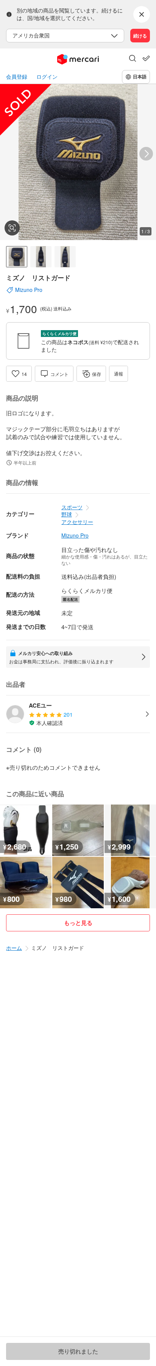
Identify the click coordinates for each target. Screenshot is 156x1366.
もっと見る (78, 922)
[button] (132, 59)
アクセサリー (77, 522)
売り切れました (78, 1351)
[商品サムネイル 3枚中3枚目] (65, 256)
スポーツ (72, 507)
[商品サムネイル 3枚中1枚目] (16, 256)
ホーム (14, 947)
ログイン (47, 76)
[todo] (146, 58)
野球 (66, 514)
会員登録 (16, 76)
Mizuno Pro (75, 535)
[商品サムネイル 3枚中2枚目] (40, 256)
